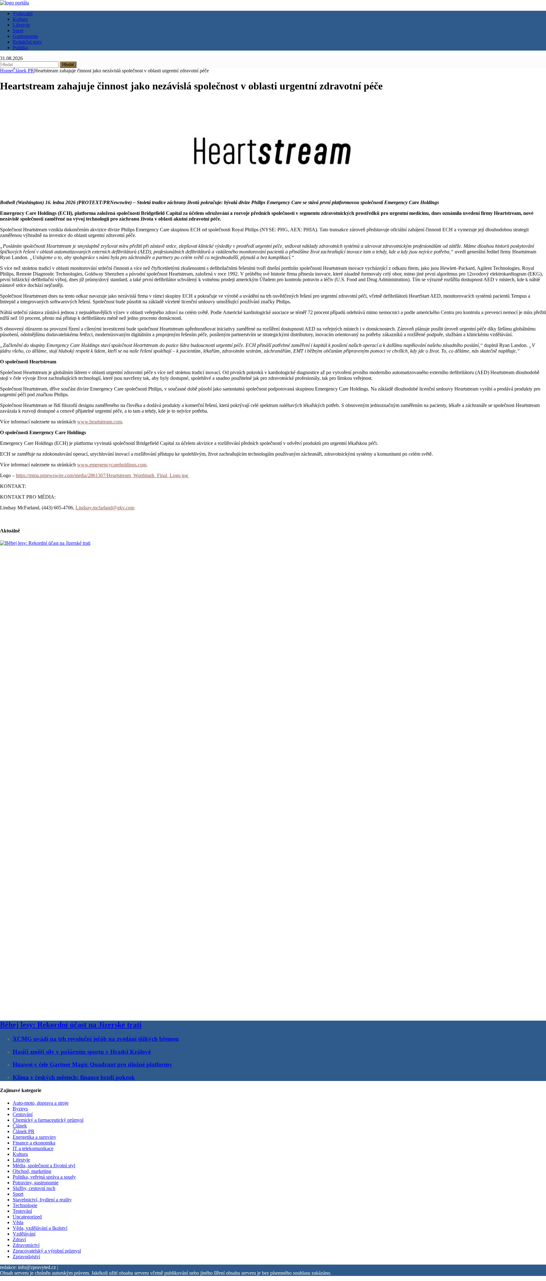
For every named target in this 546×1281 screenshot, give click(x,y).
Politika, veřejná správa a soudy (44, 1177)
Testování (22, 1211)
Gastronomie (25, 36)
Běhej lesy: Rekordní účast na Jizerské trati (71, 1025)
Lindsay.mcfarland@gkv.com (105, 507)
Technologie (25, 1205)
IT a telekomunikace (33, 1148)
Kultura (20, 19)
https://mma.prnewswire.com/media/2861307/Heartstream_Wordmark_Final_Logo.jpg (102, 475)
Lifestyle (21, 24)
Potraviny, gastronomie (35, 1182)
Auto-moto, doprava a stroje (41, 1103)
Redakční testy (27, 42)
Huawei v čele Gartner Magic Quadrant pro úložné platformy (92, 1064)
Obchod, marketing (32, 1171)
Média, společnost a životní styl (44, 1165)
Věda (18, 1222)
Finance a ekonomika (34, 1142)
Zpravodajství (26, 1256)
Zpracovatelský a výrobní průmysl (47, 1251)
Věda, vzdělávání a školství (40, 1228)
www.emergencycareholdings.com (111, 464)
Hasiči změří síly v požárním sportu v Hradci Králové (82, 1051)
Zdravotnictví (26, 1245)
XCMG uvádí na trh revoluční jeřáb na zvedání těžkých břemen (96, 1038)
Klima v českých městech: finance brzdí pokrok (74, 1077)
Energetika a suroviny (34, 1137)
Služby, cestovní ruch (34, 1188)
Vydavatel (23, 13)
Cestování (23, 1114)
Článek (20, 1125)
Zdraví (19, 1239)
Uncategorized (27, 1216)
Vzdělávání (24, 1233)
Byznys (20, 1108)
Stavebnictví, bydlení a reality (42, 1199)
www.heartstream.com (99, 421)
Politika (20, 47)
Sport (18, 30)
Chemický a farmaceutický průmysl (48, 1120)
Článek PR (23, 1131)
